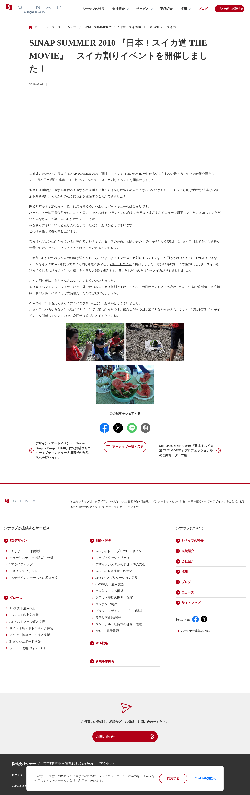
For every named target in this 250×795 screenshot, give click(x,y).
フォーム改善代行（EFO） (28, 648)
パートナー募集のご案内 (196, 630)
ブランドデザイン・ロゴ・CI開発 (118, 610)
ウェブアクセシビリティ (112, 557)
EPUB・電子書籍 (107, 630)
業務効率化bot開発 (108, 617)
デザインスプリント (23, 571)
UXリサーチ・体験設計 (25, 551)
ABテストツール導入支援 (27, 621)
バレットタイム (121, 264)
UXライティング (21, 564)
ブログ (203, 8)
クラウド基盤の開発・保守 (114, 597)
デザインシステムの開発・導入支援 (120, 564)
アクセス (106, 763)
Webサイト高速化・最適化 (113, 571)
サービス (142, 8)
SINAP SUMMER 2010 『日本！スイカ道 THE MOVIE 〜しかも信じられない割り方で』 (129, 173)
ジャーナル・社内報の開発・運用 (118, 624)
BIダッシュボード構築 (25, 641)
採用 (184, 8)
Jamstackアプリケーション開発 (116, 577)
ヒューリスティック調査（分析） (32, 557)
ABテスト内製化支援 (24, 615)
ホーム (39, 27)
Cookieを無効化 (205, 778)
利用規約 (17, 774)
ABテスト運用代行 (22, 608)
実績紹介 (166, 8)
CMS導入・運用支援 (109, 584)
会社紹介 (118, 8)
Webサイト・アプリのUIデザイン (118, 551)
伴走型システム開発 (109, 591)
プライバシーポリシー (113, 776)
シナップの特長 (93, 8)
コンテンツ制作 (106, 604)
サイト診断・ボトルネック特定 (31, 628)
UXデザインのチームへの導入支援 (33, 577)
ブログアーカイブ (63, 27)
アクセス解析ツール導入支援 (29, 635)
